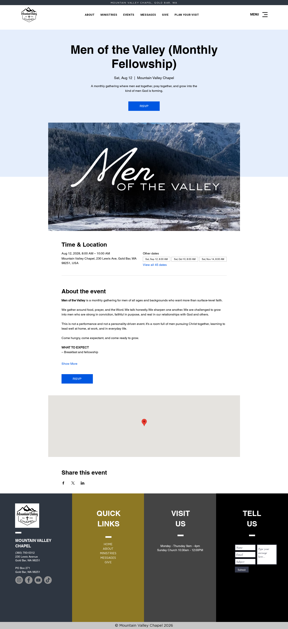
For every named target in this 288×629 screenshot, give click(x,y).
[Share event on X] (73, 483)
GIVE (108, 562)
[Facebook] (29, 580)
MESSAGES (108, 557)
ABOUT (108, 548)
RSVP (144, 106)
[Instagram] (19, 580)
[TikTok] (48, 580)
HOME (108, 544)
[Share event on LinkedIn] (82, 483)
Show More (69, 364)
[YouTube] (38, 580)
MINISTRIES (108, 553)
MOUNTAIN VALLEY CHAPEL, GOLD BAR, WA (144, 2)
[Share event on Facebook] (63, 483)
